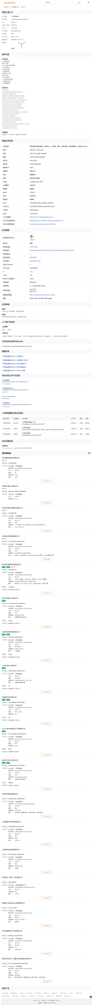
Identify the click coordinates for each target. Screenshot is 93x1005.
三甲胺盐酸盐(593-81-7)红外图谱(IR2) (14, 367)
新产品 (58, 1000)
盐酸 (3, 330)
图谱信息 (5, 351)
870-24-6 (29, 993)
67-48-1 (71, 993)
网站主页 (6, 7)
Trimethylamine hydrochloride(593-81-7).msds (17, 346)
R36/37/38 (33, 257)
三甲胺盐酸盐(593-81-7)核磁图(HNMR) (15, 360)
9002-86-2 (41, 996)
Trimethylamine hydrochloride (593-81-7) (43, 224)
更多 (89, 453)
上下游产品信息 (8, 322)
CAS (39, 1000)
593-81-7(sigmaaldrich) (8, 396)
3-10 (31, 271)
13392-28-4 (14, 993)
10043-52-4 (79, 993)
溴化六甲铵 (18, 336)
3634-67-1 (67, 996)
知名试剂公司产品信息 (11, 376)
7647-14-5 (63, 993)
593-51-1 (24, 996)
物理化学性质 (7, 141)
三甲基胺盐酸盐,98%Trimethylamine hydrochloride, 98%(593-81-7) (15, 389)
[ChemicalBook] (10, 2)
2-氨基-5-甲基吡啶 (7, 336)
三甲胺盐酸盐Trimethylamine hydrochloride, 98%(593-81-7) (15, 380)
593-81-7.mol (15, 36)
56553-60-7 (49, 996)
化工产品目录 (51, 1000)
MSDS (34, 1000)
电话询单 (47, 481)
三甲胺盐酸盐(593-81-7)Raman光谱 (13, 370)
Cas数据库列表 (15, 7)
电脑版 (45, 1003)
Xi (30, 254)
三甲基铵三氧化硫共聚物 (60, 336)
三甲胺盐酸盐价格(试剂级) (12, 413)
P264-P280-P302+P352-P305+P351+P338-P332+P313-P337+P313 (52, 250)
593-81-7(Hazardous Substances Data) (42, 295)
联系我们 (40, 1003)
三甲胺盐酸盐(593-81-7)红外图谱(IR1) (14, 363)
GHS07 (32, 240)
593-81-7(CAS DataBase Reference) (41, 217)
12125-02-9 (15, 996)
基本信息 (5, 54)
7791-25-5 (38, 993)
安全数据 (5, 230)
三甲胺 (9, 330)
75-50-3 (22, 993)
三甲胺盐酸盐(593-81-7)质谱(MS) (12, 356)
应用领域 (5, 304)
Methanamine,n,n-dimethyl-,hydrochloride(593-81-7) (46, 220)
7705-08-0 (5, 993)
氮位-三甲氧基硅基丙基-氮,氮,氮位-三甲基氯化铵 (37, 336)
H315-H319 (33, 247)
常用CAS (44, 1000)
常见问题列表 (7, 441)
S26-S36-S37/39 (35, 261)
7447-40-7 (32, 996)
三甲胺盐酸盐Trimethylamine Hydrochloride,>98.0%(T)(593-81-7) (17, 403)
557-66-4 (46, 993)
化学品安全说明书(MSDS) (12, 341)
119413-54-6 (5, 996)
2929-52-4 (59, 996)
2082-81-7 (55, 993)
